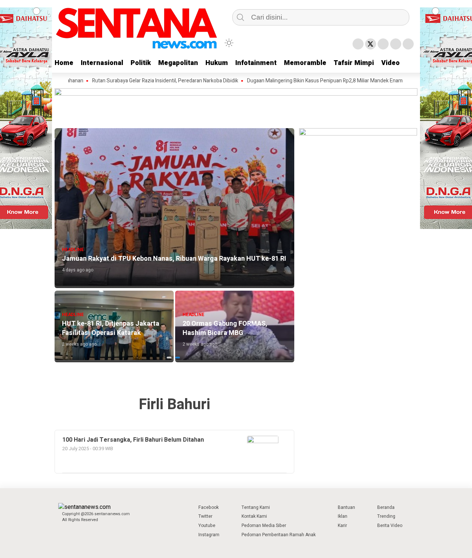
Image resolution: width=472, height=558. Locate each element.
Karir (342, 525)
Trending (386, 516)
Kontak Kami (254, 516)
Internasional (102, 63)
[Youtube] (395, 43)
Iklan (342, 516)
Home (64, 63)
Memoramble (305, 63)
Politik (141, 63)
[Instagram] (383, 43)
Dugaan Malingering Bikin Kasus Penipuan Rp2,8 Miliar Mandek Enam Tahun (317, 81)
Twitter (205, 516)
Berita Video (389, 525)
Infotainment (256, 63)
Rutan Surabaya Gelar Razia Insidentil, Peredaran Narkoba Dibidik (150, 81)
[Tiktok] (408, 43)
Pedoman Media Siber (264, 525)
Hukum (216, 63)
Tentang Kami (256, 507)
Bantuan (346, 507)
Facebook (208, 507)
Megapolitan (178, 63)
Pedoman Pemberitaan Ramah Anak (279, 534)
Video (390, 63)
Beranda (386, 507)
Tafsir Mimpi (354, 63)
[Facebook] (358, 43)
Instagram (208, 534)
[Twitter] (370, 43)
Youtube (206, 525)
